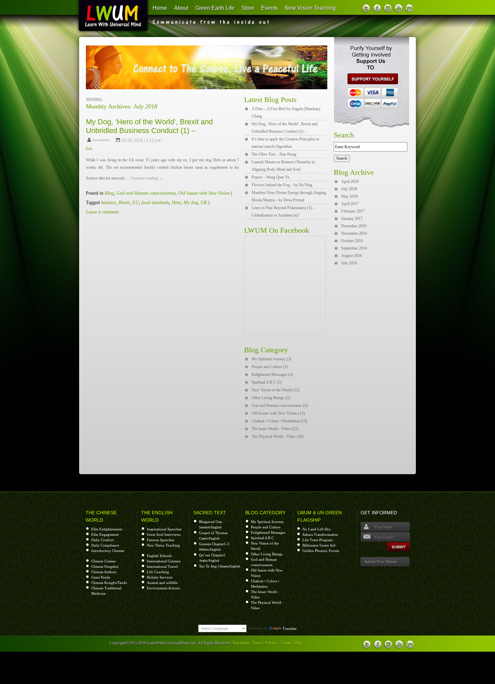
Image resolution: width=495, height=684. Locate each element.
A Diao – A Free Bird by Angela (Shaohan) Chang (286, 112)
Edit (89, 148)
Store (247, 8)
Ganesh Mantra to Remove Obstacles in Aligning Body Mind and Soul (283, 166)
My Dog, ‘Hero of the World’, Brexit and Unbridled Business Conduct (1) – (149, 126)
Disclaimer (241, 643)
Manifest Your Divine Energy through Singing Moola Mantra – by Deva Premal (289, 196)
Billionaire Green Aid (318, 545)
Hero (176, 202)
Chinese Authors (104, 572)
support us (370, 78)
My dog (191, 202)
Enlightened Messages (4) (272, 374)
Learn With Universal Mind (109, 17)
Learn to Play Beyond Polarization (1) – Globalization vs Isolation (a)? (283, 211)
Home (160, 8)
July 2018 (349, 189)
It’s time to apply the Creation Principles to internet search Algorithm (285, 143)
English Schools (159, 556)
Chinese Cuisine (103, 561)
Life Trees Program (317, 540)
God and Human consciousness (146, 193)
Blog (109, 193)
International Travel (162, 566)
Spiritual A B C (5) (267, 382)
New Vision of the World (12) (275, 390)
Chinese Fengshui (105, 566)
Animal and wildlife (162, 583)
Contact (286, 643)
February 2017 (353, 211)
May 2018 (349, 196)
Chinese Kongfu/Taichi (109, 583)
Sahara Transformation (320, 534)
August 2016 (351, 255)
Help (298, 643)
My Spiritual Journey (267, 522)
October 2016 (352, 240)
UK (204, 202)
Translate (290, 628)
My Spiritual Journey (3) (271, 359)
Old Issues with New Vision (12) (278, 413)
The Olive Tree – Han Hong (274, 154)
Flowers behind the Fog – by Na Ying (282, 185)
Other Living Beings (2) (271, 397)
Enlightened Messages (268, 532)
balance (108, 202)
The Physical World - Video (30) (277, 436)
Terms (257, 643)
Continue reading (147, 178)
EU (135, 202)
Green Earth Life (214, 8)
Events (269, 8)
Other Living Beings (267, 554)
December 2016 (353, 226)
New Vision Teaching (310, 8)
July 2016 (349, 263)
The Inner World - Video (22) (275, 428)
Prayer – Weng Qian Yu (271, 177)
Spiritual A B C (262, 538)
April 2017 (350, 203)
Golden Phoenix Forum (320, 551)
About (181, 8)
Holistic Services (159, 577)
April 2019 (350, 181)
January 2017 (352, 218)
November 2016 (354, 233)
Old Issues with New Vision (204, 193)
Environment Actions (163, 588)
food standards (155, 202)
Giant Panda (100, 577)
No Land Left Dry (316, 529)
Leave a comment (102, 212)
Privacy (271, 643)
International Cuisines (163, 561)
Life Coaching (158, 572)
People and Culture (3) (270, 366)
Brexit (124, 202)
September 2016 (354, 248)
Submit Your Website (380, 561)
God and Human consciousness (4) (280, 405)
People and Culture (265, 527)
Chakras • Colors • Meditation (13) (279, 421)
